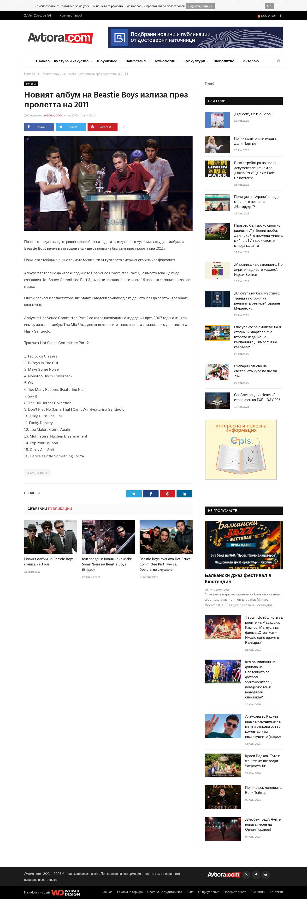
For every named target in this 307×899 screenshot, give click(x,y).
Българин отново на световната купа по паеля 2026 (255, 371)
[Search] (278, 61)
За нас (107, 892)
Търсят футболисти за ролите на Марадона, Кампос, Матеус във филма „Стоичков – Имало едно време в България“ (264, 630)
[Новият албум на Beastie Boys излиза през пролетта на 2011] (108, 229)
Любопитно (224, 61)
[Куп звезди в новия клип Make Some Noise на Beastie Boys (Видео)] (108, 537)
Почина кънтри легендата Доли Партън (255, 141)
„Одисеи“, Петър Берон (253, 114)
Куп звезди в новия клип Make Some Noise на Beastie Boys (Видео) (107, 564)
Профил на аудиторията (164, 892)
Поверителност (235, 892)
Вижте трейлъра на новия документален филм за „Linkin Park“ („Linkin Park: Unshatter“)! (255, 171)
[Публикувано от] (208, 589)
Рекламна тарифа (130, 892)
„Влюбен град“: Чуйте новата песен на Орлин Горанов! (263, 824)
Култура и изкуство (71, 61)
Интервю (251, 61)
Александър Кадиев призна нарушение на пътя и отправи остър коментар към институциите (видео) (263, 726)
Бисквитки (257, 892)
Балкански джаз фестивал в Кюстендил (238, 579)
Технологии (164, 61)
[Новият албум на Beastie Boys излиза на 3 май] (50, 537)
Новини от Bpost (70, 15)
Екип (190, 892)
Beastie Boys (37, 472)
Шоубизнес (107, 61)
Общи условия (208, 892)
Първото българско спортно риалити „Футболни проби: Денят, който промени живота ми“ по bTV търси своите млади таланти (258, 235)
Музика (31, 83)
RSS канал (268, 16)
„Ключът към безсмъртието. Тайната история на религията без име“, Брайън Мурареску (257, 301)
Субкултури (194, 61)
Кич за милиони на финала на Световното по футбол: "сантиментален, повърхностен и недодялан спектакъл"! (260, 680)
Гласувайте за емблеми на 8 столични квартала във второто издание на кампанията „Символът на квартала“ (257, 337)
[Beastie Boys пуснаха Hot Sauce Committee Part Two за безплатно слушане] (166, 537)
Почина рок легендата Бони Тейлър (263, 790)
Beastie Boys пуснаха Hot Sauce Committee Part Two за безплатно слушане (165, 564)
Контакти (276, 892)
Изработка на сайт (37, 892)
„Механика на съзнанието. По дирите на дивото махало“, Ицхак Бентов (258, 269)
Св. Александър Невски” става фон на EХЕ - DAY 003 (257, 398)
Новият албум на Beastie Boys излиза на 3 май (48, 561)
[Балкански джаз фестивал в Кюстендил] (244, 545)
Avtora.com (53, 115)
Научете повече (200, 6)
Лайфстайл (135, 61)
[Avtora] (60, 37)
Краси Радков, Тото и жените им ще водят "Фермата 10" (262, 761)
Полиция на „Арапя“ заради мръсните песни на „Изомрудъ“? (256, 202)
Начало (43, 61)
